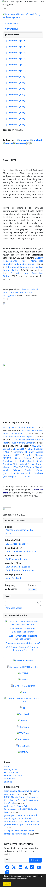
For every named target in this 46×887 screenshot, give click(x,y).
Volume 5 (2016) (17, 100)
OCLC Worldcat (27, 467)
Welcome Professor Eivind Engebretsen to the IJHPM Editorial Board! (20, 809)
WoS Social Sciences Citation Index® (23, 643)
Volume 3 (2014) (17, 112)
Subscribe (35, 860)
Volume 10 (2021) (17, 70)
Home (7, 766)
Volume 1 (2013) (17, 124)
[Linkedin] (20, 867)
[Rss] (7, 873)
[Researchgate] (32, 867)
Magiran (13, 476)
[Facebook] (7, 867)
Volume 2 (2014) (17, 118)
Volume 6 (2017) (17, 94)
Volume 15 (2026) (17, 40)
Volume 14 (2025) (17, 46)
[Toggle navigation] (22, 8)
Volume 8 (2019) (17, 82)
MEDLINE (36, 445)
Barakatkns (24, 476)
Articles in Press (13, 23)
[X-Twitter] (14, 867)
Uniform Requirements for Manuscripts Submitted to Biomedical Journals (23, 260)
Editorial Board (11, 772)
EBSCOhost (18, 448)
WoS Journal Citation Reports (19, 427)
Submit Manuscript (13, 775)
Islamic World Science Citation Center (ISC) (23, 470)
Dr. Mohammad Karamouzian (20, 570)
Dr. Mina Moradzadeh (16, 559)
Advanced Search (14, 607)
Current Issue (11, 28)
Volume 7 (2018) (17, 88)
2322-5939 (32, 589)
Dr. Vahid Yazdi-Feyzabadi (18, 566)
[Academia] (26, 867)
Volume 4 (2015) (17, 106)
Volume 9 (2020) (17, 76)
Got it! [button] (7, 884)
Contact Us (9, 778)
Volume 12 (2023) (17, 58)
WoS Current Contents (23, 442)
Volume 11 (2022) (17, 64)
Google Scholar (23, 458)
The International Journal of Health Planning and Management (20, 292)
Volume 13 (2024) (17, 52)
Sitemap (8, 781)
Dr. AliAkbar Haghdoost (17, 543)
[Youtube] (39, 867)
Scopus (6, 448)
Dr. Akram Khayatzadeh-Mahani (21, 551)
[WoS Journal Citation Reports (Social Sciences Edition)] (23, 623)
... (6, 654)
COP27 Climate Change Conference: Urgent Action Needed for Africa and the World (21, 800)
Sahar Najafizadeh (14, 578)
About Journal (10, 769)
